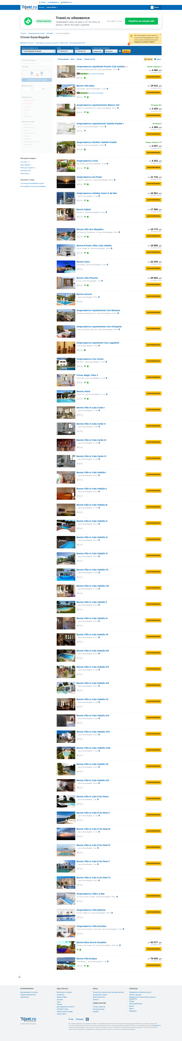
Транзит (96, 999)
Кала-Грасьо (24, 173)
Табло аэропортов (135, 1004)
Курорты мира (62, 997)
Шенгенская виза (99, 997)
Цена (72, 59)
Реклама (79, 1019)
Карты (131, 1008)
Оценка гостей (89, 59)
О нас (71, 1019)
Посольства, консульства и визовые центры (108, 992)
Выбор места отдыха (64, 992)
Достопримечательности (65, 1007)
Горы (58, 1002)
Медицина (133, 1011)
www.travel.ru (157, 1025)
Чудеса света (61, 1014)
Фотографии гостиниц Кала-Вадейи (33, 186)
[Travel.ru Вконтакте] (87, 1019)
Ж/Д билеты (24, 997)
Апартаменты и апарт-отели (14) (47, 43)
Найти (126, 51)
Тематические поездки (65, 1011)
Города (59, 1004)
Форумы (96, 1011)
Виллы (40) (64, 43)
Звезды (79, 59)
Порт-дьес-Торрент (27, 168)
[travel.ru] (29, 7)
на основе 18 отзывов (96, 93)
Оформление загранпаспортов (140, 992)
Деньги (131, 1006)
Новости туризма (135, 995)
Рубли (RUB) (51, 7)
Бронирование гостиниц (29, 992)
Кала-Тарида (24, 165)
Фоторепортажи (98, 1009)
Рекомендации (63, 59)
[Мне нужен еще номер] (120, 51)
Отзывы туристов (99, 1007)
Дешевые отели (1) (27, 43)
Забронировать (153, 77)
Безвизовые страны (100, 995)
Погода (131, 1001)
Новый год (60, 995)
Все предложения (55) (77, 43)
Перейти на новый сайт (142, 21)
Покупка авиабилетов (28, 995)
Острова (60, 999)
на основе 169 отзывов (97, 73)
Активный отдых (62, 1009)
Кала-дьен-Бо (25, 170)
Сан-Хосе (23, 162)
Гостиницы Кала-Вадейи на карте (32, 183)
